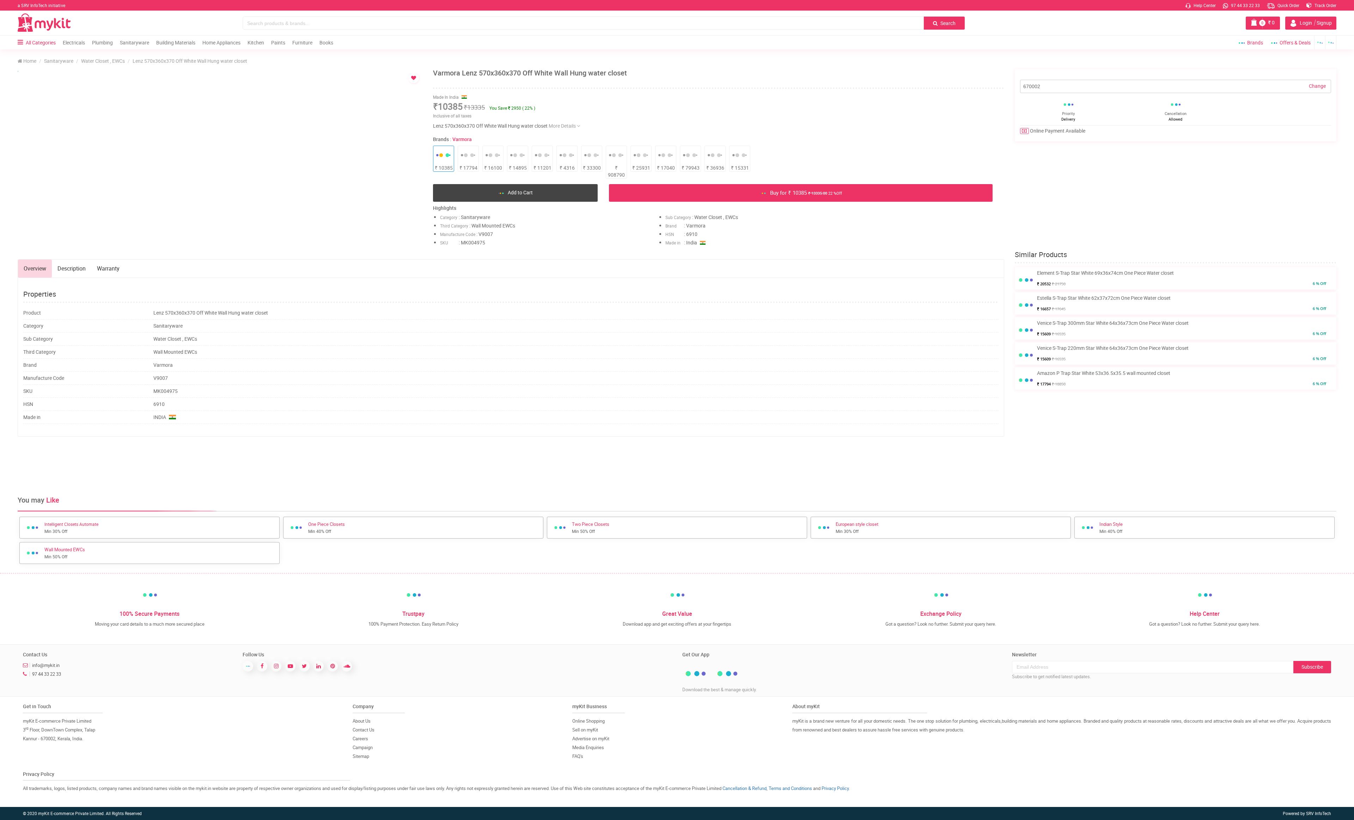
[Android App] (1319, 42)
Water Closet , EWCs (103, 60)
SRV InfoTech (1318, 813)
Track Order (1324, 5)
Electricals (74, 42)
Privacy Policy (835, 788)
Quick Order (1287, 5)
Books (326, 42)
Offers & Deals (1295, 42)
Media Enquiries (588, 747)
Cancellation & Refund (744, 788)
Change (1317, 86)
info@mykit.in (46, 665)
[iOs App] (1330, 42)
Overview (35, 268)
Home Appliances (221, 42)
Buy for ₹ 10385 (805, 192)
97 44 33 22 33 (1245, 5)
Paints (278, 42)
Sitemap (361, 756)
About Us (362, 721)
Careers (360, 738)
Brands (1255, 42)
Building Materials (175, 42)
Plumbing (102, 42)
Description (71, 268)
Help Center (1204, 5)
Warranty (108, 268)
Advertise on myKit (590, 738)
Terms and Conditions (790, 788)
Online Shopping (588, 721)
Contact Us (363, 730)
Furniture (302, 42)
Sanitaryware (134, 42)
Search (947, 23)
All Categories (41, 42)
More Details (563, 125)
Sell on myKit (585, 730)
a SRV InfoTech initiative (41, 5)
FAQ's (577, 756)
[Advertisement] (511, 465)
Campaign (363, 747)
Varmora (462, 139)
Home (29, 60)
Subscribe (1312, 666)
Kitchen (256, 42)
